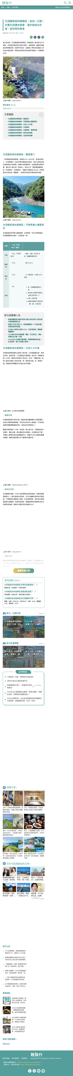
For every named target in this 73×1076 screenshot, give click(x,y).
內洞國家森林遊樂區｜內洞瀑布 (18, 127)
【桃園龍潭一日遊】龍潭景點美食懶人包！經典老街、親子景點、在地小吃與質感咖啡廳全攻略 (16, 965)
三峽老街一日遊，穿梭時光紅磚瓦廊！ (21, 677)
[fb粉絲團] (30, 1071)
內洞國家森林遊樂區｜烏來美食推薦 (20, 135)
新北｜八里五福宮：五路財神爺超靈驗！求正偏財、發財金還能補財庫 (37, 879)
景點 (8, 7)
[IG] (34, 1071)
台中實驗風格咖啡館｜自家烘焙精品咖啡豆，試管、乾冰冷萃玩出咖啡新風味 (16, 985)
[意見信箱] (38, 1071)
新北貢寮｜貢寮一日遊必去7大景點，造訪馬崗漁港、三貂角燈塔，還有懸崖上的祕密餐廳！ (23, 895)
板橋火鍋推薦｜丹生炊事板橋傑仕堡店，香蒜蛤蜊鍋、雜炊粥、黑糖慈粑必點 (16, 972)
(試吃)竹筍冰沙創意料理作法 (17, 681)
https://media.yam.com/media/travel (29, 1062)
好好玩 (22, 33)
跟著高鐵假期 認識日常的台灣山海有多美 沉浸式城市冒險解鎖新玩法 (15, 959)
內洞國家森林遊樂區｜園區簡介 (18, 119)
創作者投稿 (6, 1058)
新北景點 (15, 7)
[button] (42, 627)
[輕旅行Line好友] (43, 1071)
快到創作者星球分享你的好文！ (60, 7)
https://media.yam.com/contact (30, 1064)
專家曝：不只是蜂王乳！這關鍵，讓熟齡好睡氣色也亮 (37, 895)
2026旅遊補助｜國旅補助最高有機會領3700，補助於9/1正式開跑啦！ (15, 952)
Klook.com (7, 108)
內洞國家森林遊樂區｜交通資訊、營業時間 (22, 130)
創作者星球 (15, 1058)
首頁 (2, 7)
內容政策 (24, 1058)
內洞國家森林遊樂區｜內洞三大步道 (20, 124)
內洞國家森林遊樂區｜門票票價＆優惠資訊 (22, 121)
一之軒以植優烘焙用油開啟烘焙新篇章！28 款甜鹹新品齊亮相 (15, 978)
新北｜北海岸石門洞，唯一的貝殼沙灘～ (23, 879)
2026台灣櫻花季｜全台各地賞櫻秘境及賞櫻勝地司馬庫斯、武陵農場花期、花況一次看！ (24, 700)
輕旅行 (7, 3)
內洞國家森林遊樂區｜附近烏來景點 (20, 133)
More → (42, 614)
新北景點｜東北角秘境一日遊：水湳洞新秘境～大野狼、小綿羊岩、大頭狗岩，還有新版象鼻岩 (9, 895)
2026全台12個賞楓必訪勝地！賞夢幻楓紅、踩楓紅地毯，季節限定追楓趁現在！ (24, 693)
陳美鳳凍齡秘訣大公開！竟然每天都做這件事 (9, 879)
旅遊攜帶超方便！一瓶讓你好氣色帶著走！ (19, 686)
